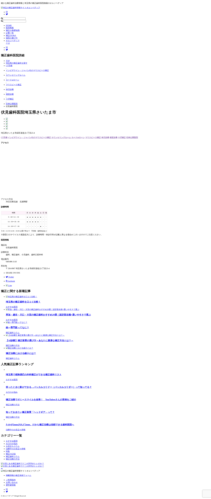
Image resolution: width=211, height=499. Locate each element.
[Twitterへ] (7, 492)
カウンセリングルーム (61, 137)
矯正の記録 (11, 454)
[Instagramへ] (7, 489)
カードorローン (78, 137)
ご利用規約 (11, 480)
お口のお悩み (12, 444)
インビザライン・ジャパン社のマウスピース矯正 (29, 137)
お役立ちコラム (13, 446)
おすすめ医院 (12, 441)
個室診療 (113, 137)
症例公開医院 (132, 137)
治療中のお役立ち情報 (15, 449)
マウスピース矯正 (93, 137)
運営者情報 (11, 485)
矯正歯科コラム (13, 456)
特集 (8, 451)
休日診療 (105, 137)
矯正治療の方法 (13, 459)
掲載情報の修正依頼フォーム (18, 475)
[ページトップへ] (2, 468)
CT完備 (4, 137)
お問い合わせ (12, 482)
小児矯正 (122, 137)
